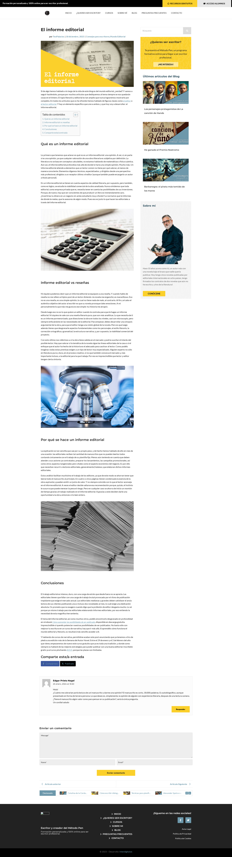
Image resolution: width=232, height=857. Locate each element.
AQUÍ (69, 650)
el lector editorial (48, 104)
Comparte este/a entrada (55, 132)
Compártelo (52, 663)
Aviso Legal (186, 829)
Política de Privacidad (182, 834)
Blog (134, 13)
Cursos (109, 13)
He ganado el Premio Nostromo (161, 150)
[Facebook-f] (180, 820)
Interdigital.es (125, 851)
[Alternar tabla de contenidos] (74, 115)
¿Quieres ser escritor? (88, 13)
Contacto (176, 13)
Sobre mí (122, 13)
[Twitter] (188, 820)
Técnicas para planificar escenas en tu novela (119, 793)
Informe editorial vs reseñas (57, 122)
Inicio (68, 13)
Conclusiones (50, 129)
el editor (127, 100)
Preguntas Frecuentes (154, 13)
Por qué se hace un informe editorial (60, 125)
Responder (180, 709)
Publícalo (69, 663)
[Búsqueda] (187, 30)
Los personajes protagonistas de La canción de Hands (163, 111)
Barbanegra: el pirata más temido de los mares (164, 188)
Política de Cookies (183, 838)
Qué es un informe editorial (56, 118)
